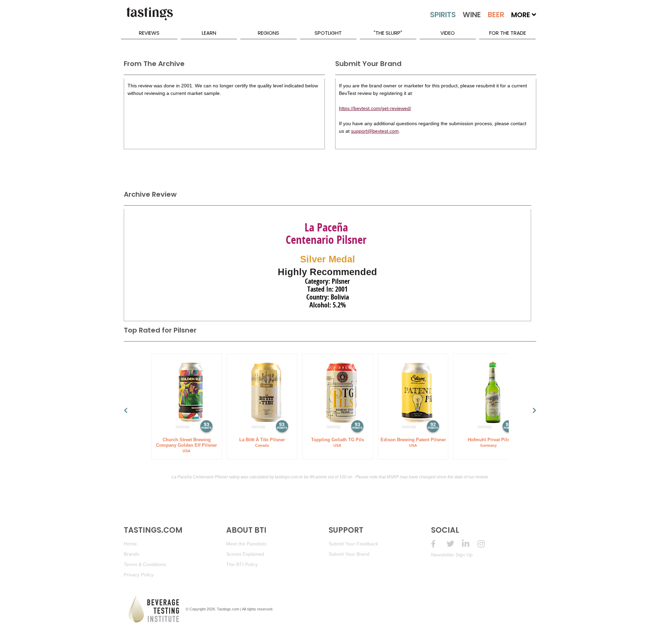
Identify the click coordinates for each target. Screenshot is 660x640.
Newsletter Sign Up (452, 554)
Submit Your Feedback (353, 543)
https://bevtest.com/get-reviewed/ (375, 108)
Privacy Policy (139, 574)
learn (209, 32)
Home (130, 543)
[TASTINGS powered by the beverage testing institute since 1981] (149, 17)
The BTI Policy (242, 564)
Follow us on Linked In (469, 544)
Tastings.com (228, 609)
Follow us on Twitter (454, 544)
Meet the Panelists (246, 543)
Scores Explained (245, 554)
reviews (149, 32)
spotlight (328, 32)
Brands (131, 554)
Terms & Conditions (145, 564)
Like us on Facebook (439, 544)
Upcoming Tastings (485, 544)
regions (268, 32)
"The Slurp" (388, 32)
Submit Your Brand (349, 554)
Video (447, 32)
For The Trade (507, 32)
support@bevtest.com (375, 131)
